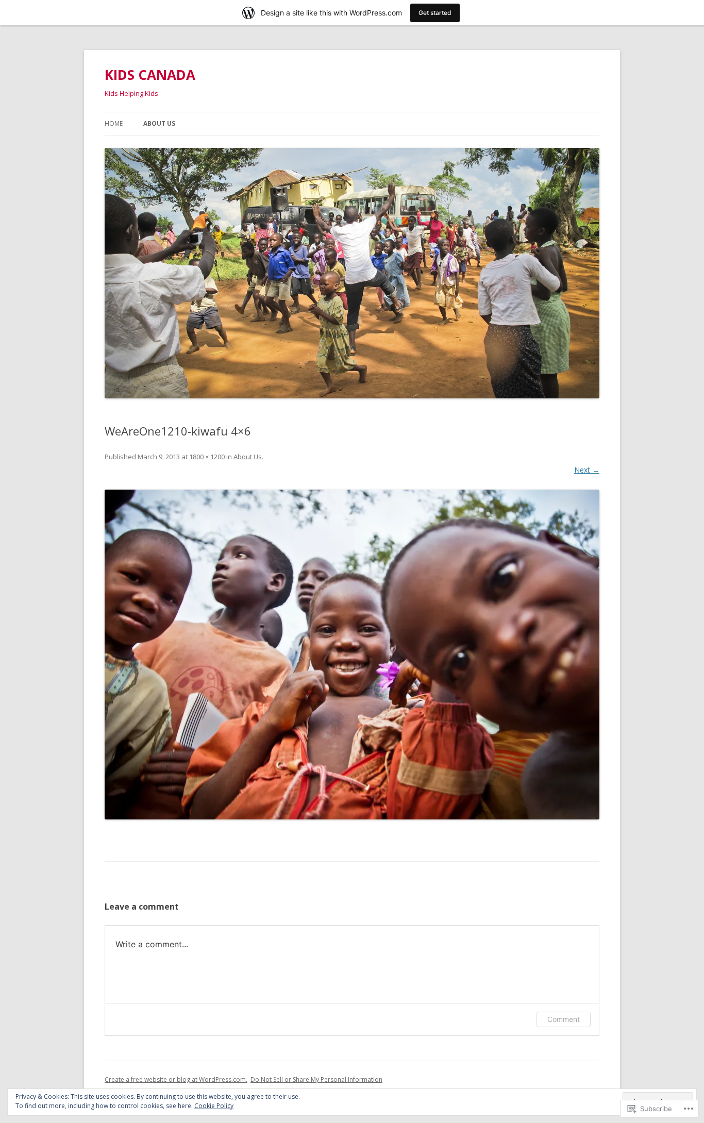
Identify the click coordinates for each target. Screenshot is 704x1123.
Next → (586, 470)
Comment (563, 1019)
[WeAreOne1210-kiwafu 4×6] (352, 654)
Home (114, 123)
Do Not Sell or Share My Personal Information (316, 1079)
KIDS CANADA (150, 74)
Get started (434, 12)
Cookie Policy (213, 1105)
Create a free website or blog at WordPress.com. (176, 1079)
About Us (159, 123)
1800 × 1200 (207, 456)
